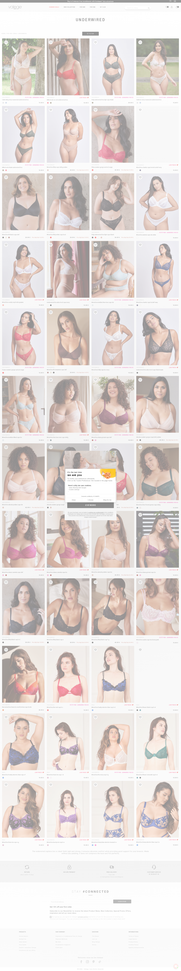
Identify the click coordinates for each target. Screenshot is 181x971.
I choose (90, 500)
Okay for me (107, 500)
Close (74, 500)
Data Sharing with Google (77, 487)
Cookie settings (74, 489)
